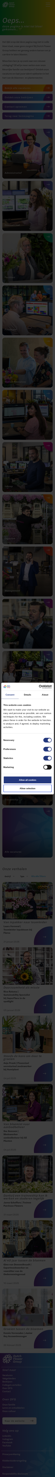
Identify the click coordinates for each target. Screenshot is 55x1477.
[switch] (47, 749)
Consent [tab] (10, 694)
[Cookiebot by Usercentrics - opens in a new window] (39, 687)
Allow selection (27, 788)
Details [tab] (27, 694)
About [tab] (45, 694)
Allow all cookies (27, 780)
